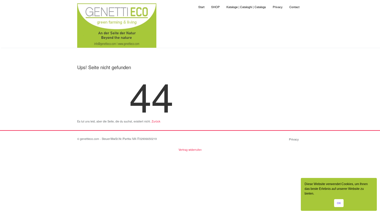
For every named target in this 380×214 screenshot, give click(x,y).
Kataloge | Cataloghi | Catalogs (246, 7)
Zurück (156, 121)
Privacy (278, 7)
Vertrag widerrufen (190, 150)
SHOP (215, 7)
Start (201, 7)
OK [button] (339, 203)
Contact (294, 7)
